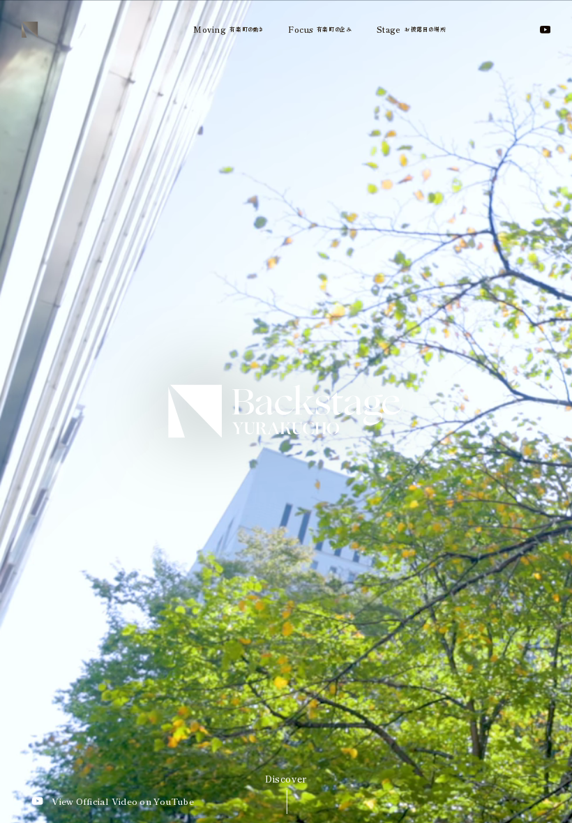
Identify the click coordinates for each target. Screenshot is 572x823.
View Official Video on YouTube (123, 801)
